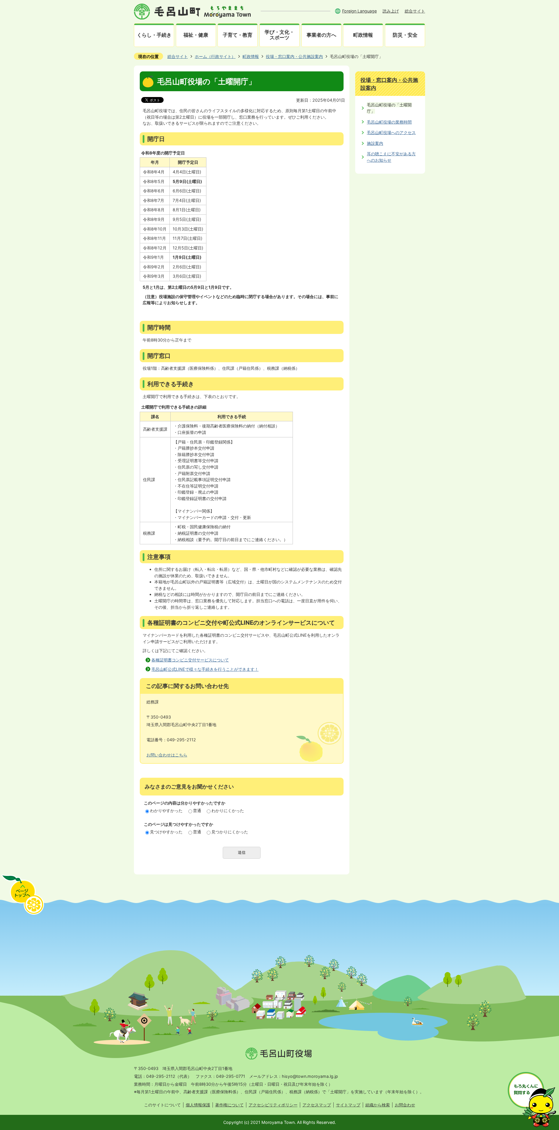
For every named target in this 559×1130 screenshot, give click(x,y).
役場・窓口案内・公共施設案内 (294, 56)
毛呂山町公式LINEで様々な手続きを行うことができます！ (205, 669)
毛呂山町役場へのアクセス (391, 132)
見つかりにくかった (229, 831)
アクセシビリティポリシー (273, 1104)
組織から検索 (377, 1104)
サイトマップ (348, 1104)
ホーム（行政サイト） (215, 56)
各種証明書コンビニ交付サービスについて (190, 659)
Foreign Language (359, 10)
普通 (197, 810)
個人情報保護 (198, 1104)
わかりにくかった (227, 810)
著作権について (229, 1104)
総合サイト (415, 10)
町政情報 (251, 56)
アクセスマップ (317, 1104)
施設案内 (375, 143)
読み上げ (391, 10)
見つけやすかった (166, 831)
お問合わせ (405, 1104)
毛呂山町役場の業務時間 (389, 121)
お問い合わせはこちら (166, 754)
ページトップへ (22, 894)
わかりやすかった (166, 810)
